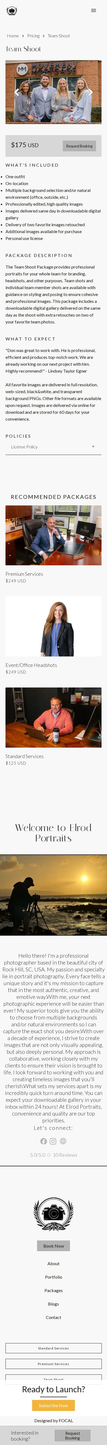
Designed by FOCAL (53, 1420)
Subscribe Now (53, 1405)
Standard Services (53, 1348)
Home (13, 35)
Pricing (33, 35)
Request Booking (79, 146)
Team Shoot (54, 1379)
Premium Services (53, 1364)
